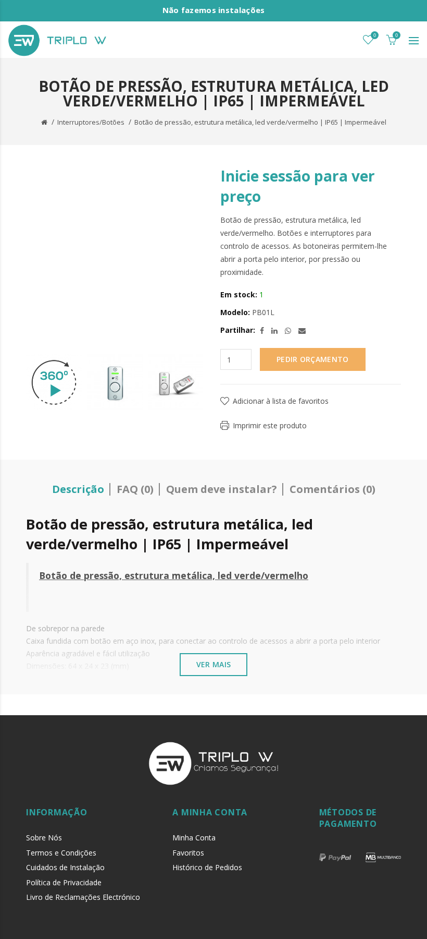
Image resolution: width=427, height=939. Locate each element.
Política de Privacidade (64, 882)
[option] (53, 382)
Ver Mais (213, 664)
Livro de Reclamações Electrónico (83, 897)
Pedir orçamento (313, 359)
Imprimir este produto (270, 425)
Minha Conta (194, 837)
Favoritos (188, 853)
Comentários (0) (332, 489)
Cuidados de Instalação (65, 867)
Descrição (78, 489)
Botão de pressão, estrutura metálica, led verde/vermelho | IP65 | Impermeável (260, 122)
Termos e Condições (61, 853)
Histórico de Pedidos (207, 867)
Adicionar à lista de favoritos (281, 401)
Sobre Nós (44, 837)
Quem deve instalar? (221, 489)
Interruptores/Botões (90, 122)
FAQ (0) (135, 489)
